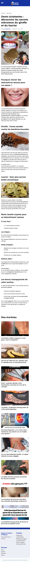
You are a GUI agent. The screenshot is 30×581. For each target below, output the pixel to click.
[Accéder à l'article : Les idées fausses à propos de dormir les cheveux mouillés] (15, 467)
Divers (2, 555)
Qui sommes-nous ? (6, 537)
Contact (3, 538)
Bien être (9, 13)
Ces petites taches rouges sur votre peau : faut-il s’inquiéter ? (13, 339)
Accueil (3, 13)
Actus (2, 550)
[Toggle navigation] (2, 3)
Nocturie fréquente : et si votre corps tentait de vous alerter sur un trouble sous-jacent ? (14, 431)
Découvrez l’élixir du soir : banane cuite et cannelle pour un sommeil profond (14, 361)
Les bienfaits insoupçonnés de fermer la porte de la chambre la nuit (14, 523)
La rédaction (6, 29)
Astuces (3, 551)
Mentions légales (20, 542)
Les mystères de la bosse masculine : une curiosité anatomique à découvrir (14, 500)
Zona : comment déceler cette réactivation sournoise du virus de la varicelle (13, 385)
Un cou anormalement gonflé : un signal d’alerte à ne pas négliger (14, 455)
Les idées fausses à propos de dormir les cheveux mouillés (14, 477)
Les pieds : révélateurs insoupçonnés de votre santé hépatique (14, 408)
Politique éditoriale (21, 544)
